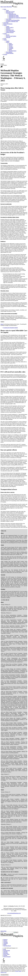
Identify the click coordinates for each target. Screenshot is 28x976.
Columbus (11, 48)
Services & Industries (7, 23)
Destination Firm (9, 12)
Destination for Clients (13, 15)
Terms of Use (3, 972)
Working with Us (9, 27)
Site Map (5, 955)
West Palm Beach (12, 50)
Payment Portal (6, 950)
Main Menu (9, 6)
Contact (5, 39)
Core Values (8, 19)
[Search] (13, 6)
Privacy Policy (6, 954)
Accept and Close (4, 974)
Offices (7, 42)
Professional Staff (10, 30)
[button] (2, 67)
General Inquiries (9, 53)
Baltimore (11, 44)
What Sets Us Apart (10, 11)
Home (4, 949)
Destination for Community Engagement (17, 17)
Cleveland (11, 47)
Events (4, 38)
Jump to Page (3, 931)
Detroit (10, 49)
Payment (5, 54)
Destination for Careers (14, 16)
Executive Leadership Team (12, 21)
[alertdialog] (14, 969)
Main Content (3, 6)
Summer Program (10, 32)
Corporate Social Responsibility (13, 20)
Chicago (10, 45)
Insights (5, 33)
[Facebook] (3, 57)
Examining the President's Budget (10, 327)
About (4, 9)
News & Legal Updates (11, 36)
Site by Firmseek (6, 956)
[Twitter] (4, 60)
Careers (5, 25)
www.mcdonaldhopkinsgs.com (14, 913)
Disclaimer (5, 953)
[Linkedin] (4, 58)
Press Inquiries (9, 52)
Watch (2, 324)
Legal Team (5, 22)
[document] (14, 968)
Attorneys (8, 28)
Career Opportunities (10, 31)
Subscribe (8, 37)
